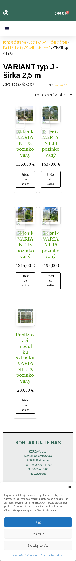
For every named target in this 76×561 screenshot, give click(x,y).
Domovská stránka (14, 42)
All (67, 85)
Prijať (38, 522)
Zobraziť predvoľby (38, 545)
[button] (70, 487)
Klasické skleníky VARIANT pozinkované (26, 47)
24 (56, 85)
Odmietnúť (38, 534)
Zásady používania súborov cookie (25, 555)
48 (61, 85)
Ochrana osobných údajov (51, 555)
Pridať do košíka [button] (25, 179)
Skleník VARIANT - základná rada (48, 42)
